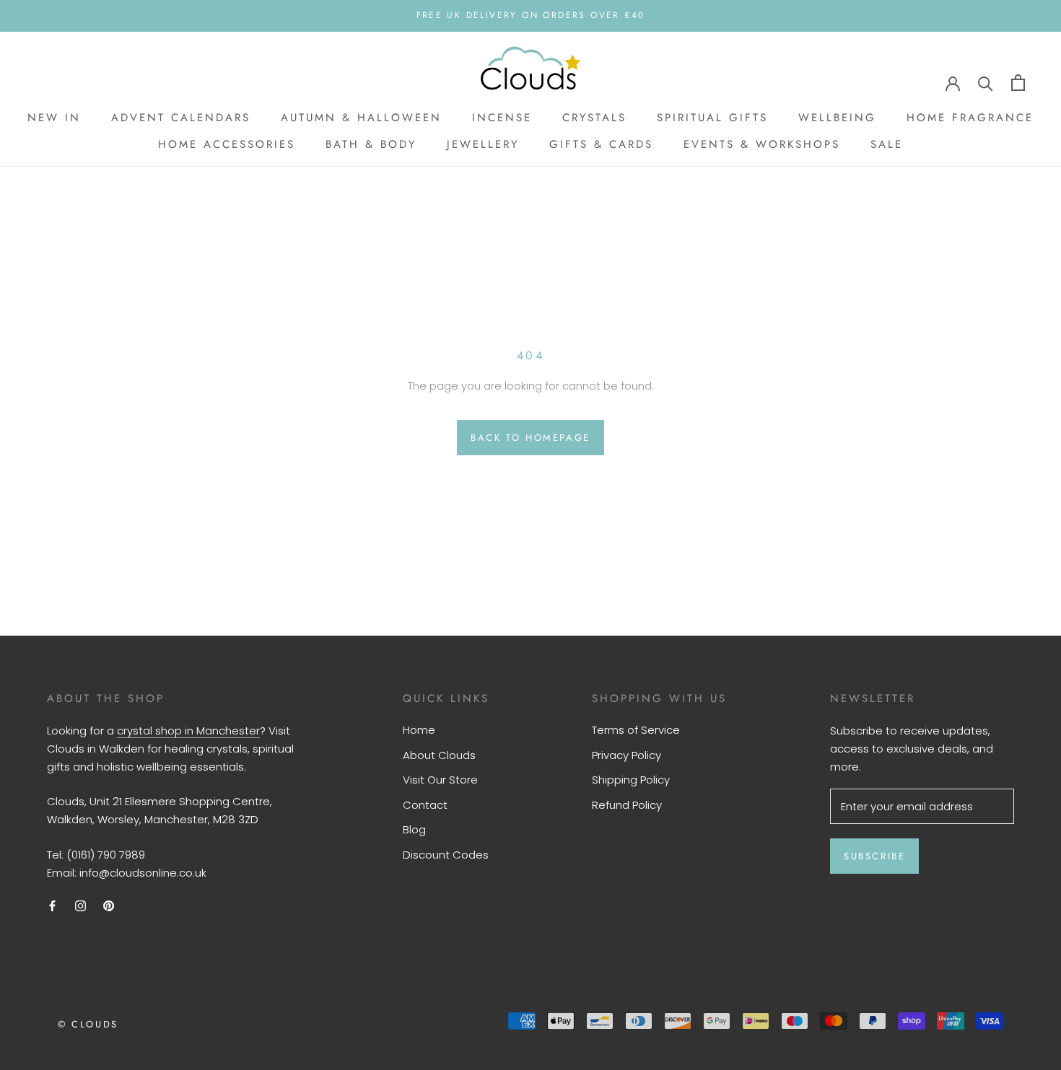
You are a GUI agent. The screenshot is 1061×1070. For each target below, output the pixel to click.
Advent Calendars (180, 118)
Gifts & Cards (601, 144)
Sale (886, 144)
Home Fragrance (970, 118)
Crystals (594, 118)
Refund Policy (627, 804)
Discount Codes (446, 854)
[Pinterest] (108, 905)
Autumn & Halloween (361, 118)
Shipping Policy (631, 779)
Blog (414, 829)
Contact (425, 804)
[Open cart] (1018, 82)
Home (419, 729)
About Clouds (439, 755)
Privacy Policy (626, 755)
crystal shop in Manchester (188, 730)
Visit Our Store (440, 779)
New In (54, 118)
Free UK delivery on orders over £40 (530, 15)
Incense (502, 118)
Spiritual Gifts (712, 118)
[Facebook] (52, 905)
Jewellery (483, 144)
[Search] (985, 82)
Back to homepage (530, 437)
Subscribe (874, 856)
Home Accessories (226, 144)
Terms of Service (636, 729)
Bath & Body (371, 144)
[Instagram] (80, 905)
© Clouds (88, 1024)
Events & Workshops (762, 144)
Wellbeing (837, 118)
